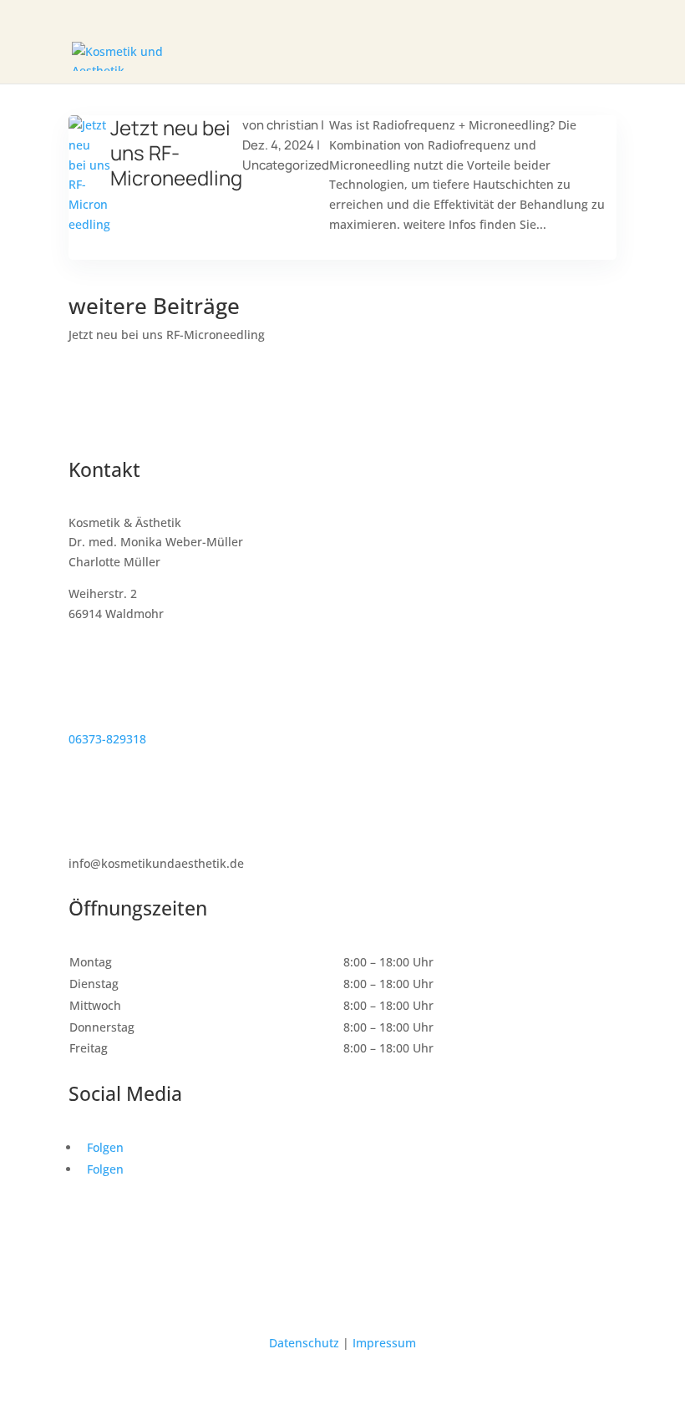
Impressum (384, 1343)
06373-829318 (107, 739)
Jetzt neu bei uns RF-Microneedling (176, 152)
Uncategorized (285, 165)
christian (292, 125)
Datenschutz (304, 1343)
